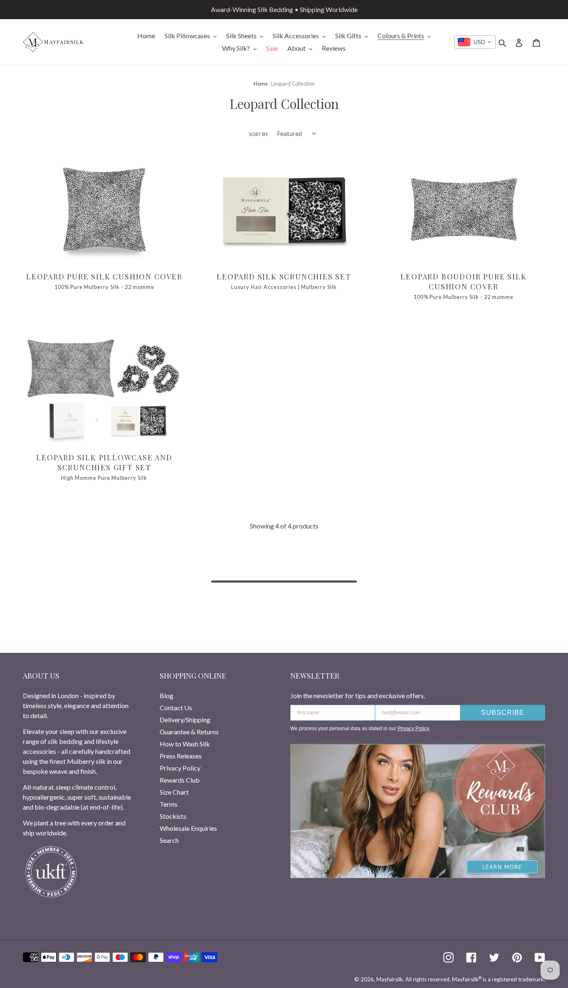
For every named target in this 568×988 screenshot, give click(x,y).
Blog (166, 695)
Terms (169, 804)
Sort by (258, 134)
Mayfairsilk (389, 979)
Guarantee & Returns (189, 732)
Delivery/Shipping (185, 720)
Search (169, 840)
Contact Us (176, 707)
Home (261, 83)
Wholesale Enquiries (188, 828)
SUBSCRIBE (502, 712)
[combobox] (475, 42)
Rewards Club (180, 780)
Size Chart (174, 792)
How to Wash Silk (185, 744)
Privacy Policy (180, 768)
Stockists (173, 816)
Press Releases (181, 756)
